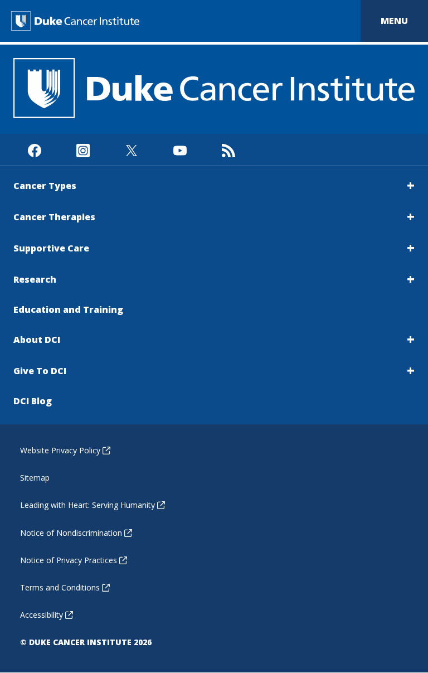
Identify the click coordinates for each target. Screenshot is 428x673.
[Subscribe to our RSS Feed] (228, 149)
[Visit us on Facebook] (34, 149)
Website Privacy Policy (60, 450)
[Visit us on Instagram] (83, 149)
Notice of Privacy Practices (68, 560)
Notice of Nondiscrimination (71, 532)
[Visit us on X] (131, 149)
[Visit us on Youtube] (180, 149)
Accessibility (41, 614)
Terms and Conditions (60, 587)
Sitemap (35, 477)
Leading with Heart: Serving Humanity (87, 505)
